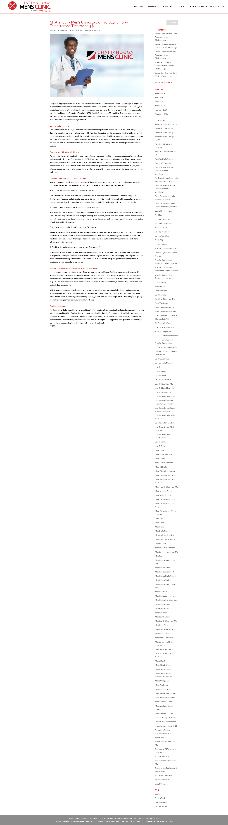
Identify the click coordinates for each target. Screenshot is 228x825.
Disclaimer (126, 821)
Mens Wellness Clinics (164, 713)
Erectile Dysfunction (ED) (165, 248)
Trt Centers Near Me (163, 775)
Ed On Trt (159, 240)
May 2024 (159, 101)
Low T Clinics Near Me (164, 388)
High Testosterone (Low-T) (166, 327)
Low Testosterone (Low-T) (165, 396)
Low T (157, 367)
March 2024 (160, 105)
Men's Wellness (161, 685)
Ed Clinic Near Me (162, 219)
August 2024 (160, 93)
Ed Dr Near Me (161, 227)
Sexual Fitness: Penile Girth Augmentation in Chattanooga (166, 36)
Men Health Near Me (163, 608)
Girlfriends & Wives (163, 323)
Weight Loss (160, 784)
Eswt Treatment (161, 303)
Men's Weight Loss (162, 681)
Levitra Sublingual (162, 359)
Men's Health (160, 661)
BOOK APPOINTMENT (198, 7)
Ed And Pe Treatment (163, 211)
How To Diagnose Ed (163, 331)
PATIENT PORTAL (217, 7)
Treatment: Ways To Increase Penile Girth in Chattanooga (164, 65)
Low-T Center (160, 442)
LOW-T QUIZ (139, 7)
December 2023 (161, 114)
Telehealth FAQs (149, 821)
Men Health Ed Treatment (165, 596)
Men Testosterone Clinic (165, 649)
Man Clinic (159, 518)
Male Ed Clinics (161, 467)
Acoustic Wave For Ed (164, 128)
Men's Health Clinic (163, 665)
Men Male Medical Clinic (165, 629)
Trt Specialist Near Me (164, 779)
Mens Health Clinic (163, 689)
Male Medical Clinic (163, 495)
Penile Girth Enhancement (165, 721)
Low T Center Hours (163, 379)
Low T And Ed (160, 371)
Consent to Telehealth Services (67, 821)
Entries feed (160, 798)
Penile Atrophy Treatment (165, 717)
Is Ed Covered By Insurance (166, 347)
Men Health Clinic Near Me (166, 576)
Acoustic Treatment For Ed (166, 124)
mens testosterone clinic (165, 697)
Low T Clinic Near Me (164, 384)
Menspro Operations (60, 30)
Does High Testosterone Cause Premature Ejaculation (165, 188)
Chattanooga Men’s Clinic (126, 106)
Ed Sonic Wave (161, 244)
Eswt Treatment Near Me (165, 311)
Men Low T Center (162, 617)
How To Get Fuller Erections (166, 335)
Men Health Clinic (162, 567)
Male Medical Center (163, 491)
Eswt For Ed (160, 286)
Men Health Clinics (163, 580)
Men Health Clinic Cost (164, 572)
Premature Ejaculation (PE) (166, 726)
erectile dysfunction (66, 139)
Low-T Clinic (160, 446)
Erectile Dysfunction (99, 113)
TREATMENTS (167, 7)
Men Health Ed (161, 592)
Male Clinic (159, 450)
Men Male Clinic (161, 625)
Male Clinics (160, 458)
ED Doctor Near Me (163, 223)
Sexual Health (160, 737)
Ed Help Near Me (162, 232)
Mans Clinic (160, 522)
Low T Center (160, 375)
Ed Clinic (158, 215)
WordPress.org (161, 806)
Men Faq (158, 556)
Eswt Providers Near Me (165, 299)
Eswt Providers (161, 295)
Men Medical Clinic (163, 633)
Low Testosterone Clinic (165, 423)
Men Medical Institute (164, 637)
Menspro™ (151, 7)
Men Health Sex (161, 612)
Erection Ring (160, 282)
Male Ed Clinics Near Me (165, 471)
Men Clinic (159, 527)
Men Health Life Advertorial (166, 600)
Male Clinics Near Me (164, 462)
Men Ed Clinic (160, 543)
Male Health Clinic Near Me (90, 30)
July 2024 (159, 97)
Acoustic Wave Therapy (164, 132)
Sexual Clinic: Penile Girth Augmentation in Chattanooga (165, 54)
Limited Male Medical (164, 363)
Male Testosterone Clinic (165, 499)
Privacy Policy (136, 821)
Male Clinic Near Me (163, 454)
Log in (157, 794)
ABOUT (181, 7)
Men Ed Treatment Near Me (166, 552)
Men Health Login (162, 604)
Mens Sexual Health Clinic (165, 693)
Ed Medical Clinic (162, 236)
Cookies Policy (114, 821)
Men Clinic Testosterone (165, 539)
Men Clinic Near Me (163, 531)
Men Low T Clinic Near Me (166, 621)
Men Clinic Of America (164, 535)
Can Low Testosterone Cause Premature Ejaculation (164, 170)
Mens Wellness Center (164, 701)
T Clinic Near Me (162, 756)
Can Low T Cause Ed (163, 163)
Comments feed (161, 802)
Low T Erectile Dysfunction (166, 392)
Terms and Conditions (164, 821)
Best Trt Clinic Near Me (164, 159)
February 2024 (161, 110)
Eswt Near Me (161, 290)
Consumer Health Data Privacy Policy (94, 821)
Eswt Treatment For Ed (164, 307)
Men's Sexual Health (163, 669)
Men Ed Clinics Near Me (165, 547)
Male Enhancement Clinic (165, 475)
